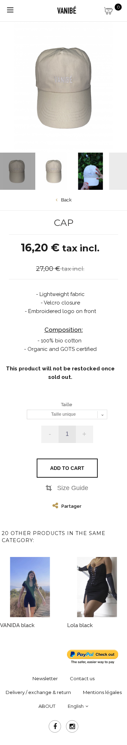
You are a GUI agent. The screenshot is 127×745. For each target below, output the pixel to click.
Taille (67, 404)
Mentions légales (102, 692)
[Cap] (53, 171)
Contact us (82, 678)
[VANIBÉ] (67, 10)
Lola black (80, 625)
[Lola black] (97, 587)
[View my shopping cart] (113, 9)
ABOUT (46, 706)
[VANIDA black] (30, 587)
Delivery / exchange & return (38, 692)
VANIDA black (17, 625)
